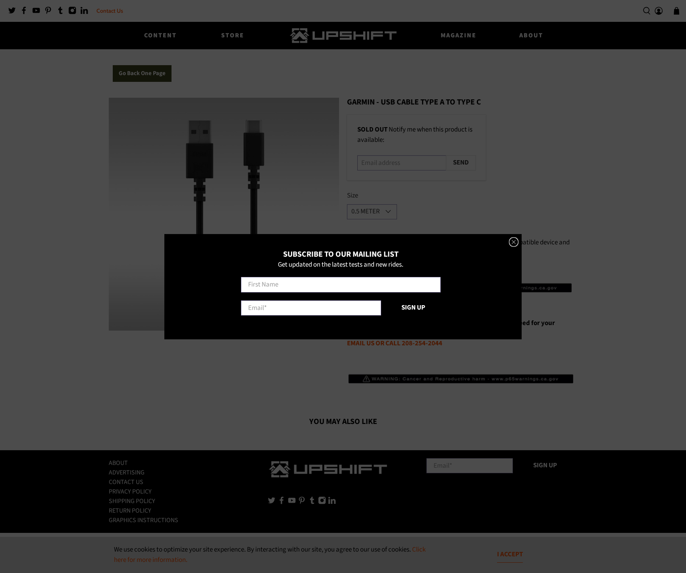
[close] (514, 242)
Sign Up (413, 307)
